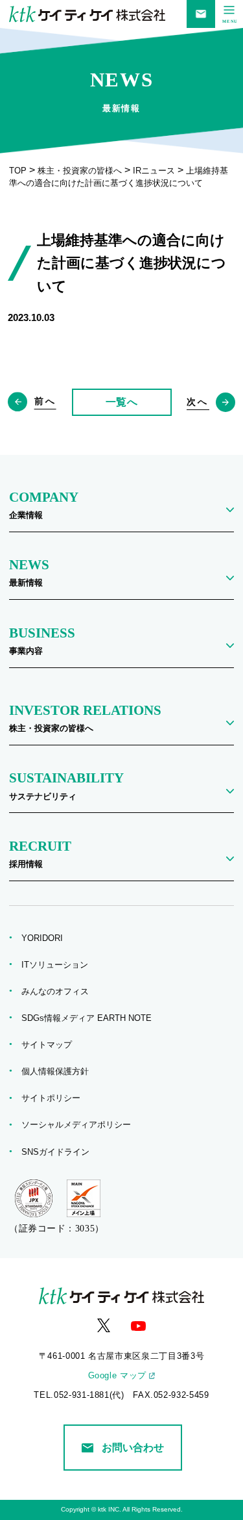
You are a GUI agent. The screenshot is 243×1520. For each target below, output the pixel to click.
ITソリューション (59, 965)
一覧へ (122, 401)
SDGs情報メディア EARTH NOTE (91, 1018)
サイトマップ (51, 1045)
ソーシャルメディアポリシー (80, 1124)
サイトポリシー (55, 1098)
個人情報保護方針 (59, 1071)
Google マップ (117, 1375)
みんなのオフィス (59, 991)
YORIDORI (46, 938)
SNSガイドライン (59, 1152)
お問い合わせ (133, 1447)
